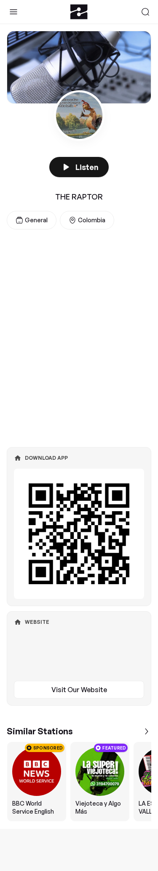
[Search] (145, 11)
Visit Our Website (79, 689)
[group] (79, 782)
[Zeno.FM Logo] (79, 11)
